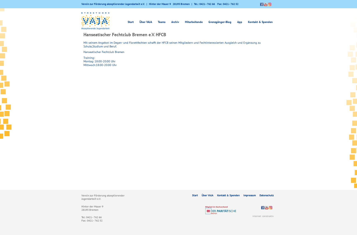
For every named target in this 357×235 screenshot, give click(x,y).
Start (131, 22)
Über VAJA (207, 195)
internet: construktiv (263, 216)
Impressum (249, 195)
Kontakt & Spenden (260, 22)
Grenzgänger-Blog (219, 22)
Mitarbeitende (194, 22)
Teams (161, 22)
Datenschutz (266, 195)
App (239, 22)
